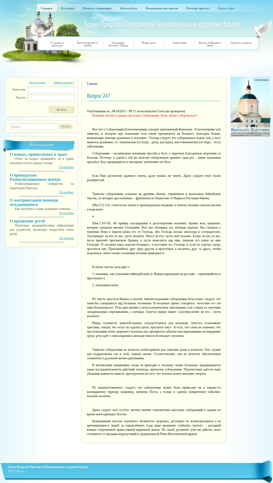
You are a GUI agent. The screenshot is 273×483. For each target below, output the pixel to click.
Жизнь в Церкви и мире (210, 44)
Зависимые (179, 42)
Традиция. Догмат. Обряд (118, 44)
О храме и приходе (56, 44)
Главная (92, 84)
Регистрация (37, 82)
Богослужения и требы (87, 44)
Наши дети (149, 42)
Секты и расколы (240, 42)
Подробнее (66, 167)
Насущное (42, 144)
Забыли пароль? (64, 82)
